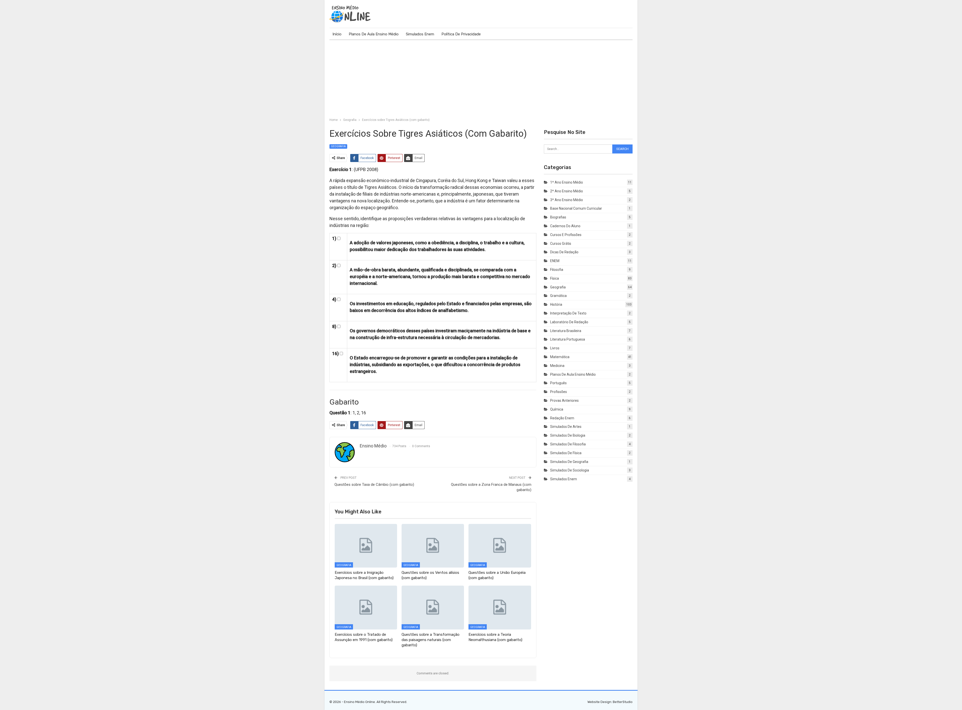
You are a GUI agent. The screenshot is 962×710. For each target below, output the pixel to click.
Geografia (338, 146)
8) (334, 326)
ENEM (554, 261)
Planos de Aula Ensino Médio (374, 34)
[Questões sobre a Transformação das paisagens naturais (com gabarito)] (433, 607)
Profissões (558, 392)
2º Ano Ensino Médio (566, 191)
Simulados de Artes (565, 427)
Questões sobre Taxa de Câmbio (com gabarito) (374, 484)
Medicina (557, 366)
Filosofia (556, 270)
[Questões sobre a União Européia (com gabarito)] (499, 546)
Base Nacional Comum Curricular (576, 208)
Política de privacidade (461, 34)
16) (335, 353)
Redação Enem (562, 418)
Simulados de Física (565, 453)
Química (556, 409)
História (556, 304)
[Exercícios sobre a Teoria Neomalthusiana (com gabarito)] (499, 607)
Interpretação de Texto (568, 313)
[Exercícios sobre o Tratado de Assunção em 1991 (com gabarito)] (366, 607)
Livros (554, 348)
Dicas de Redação (564, 252)
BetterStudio (623, 702)
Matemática (559, 357)
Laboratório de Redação (569, 322)
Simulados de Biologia (567, 435)
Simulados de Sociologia (569, 470)
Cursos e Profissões (565, 235)
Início (336, 34)
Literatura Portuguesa (567, 339)
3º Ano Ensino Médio (566, 200)
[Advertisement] (481, 78)
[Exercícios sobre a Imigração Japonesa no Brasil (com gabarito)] (366, 546)
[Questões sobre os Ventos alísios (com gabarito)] (433, 546)
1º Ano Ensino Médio (566, 182)
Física (554, 278)
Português (558, 383)
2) (334, 265)
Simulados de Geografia (569, 462)
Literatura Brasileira (565, 331)
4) (334, 299)
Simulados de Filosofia (568, 444)
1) (334, 238)
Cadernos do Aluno (565, 226)
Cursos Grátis (560, 244)
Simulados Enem (420, 34)
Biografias (558, 217)
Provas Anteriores (564, 401)
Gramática (558, 296)
